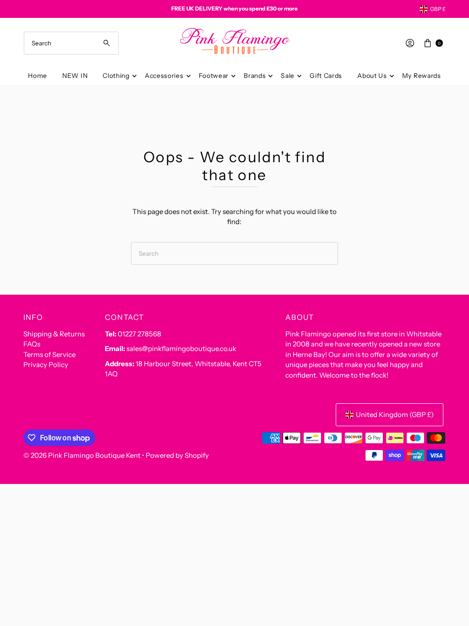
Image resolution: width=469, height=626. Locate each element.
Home (37, 75)
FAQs (31, 344)
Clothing (116, 75)
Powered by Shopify (177, 455)
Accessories (164, 75)
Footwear (214, 75)
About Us (372, 75)
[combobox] (71, 43)
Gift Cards (326, 75)
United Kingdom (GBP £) (395, 414)
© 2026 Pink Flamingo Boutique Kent (82, 455)
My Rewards (421, 75)
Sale (287, 75)
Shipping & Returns (54, 333)
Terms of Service (49, 354)
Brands (255, 75)
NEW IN (74, 75)
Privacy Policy (45, 364)
